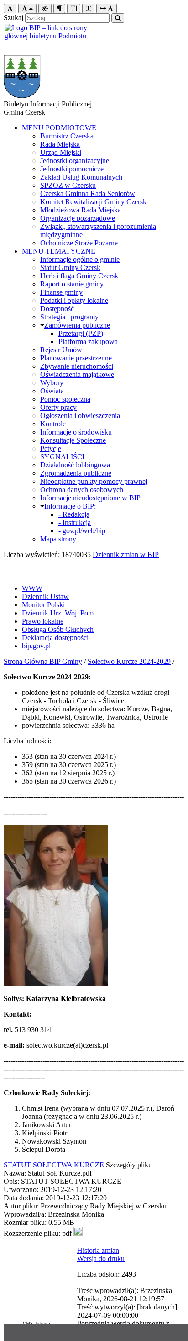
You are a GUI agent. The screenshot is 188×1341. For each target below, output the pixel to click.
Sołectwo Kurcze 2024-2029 (129, 661)
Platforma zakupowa (88, 341)
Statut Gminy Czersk (70, 267)
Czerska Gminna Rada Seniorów (87, 193)
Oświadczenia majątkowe (77, 374)
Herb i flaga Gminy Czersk (79, 276)
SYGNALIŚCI (62, 457)
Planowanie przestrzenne (76, 358)
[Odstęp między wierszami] (73, 8)
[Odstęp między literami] (88, 8)
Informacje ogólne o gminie (80, 259)
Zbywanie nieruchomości (76, 366)
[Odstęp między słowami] (106, 8)
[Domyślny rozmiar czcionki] (10, 8)
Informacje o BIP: (70, 506)
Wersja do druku (101, 1258)
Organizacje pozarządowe (77, 218)
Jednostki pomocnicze (72, 169)
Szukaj (13, 17)
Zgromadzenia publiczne (75, 473)
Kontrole (53, 424)
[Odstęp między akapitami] (59, 8)
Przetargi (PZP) (80, 333)
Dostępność (57, 309)
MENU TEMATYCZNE (58, 251)
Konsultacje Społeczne (73, 440)
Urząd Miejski (60, 152)
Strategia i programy (69, 317)
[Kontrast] (45, 8)
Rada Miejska (60, 144)
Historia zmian (98, 1250)
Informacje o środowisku (76, 432)
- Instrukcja (74, 522)
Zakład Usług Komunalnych (81, 177)
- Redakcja (73, 514)
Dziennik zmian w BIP (126, 554)
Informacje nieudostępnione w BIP (90, 498)
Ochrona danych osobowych (81, 489)
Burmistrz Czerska (67, 136)
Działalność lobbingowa (75, 465)
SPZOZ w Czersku (68, 185)
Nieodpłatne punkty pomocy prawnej (93, 481)
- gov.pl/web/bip (81, 531)
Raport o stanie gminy (72, 284)
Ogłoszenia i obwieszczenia (80, 415)
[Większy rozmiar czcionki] (27, 8)
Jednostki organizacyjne (74, 160)
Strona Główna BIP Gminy (43, 661)
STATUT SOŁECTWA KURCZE (54, 1165)
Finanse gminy (61, 292)
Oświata (52, 391)
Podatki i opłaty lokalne (74, 300)
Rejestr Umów (61, 350)
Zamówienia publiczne (77, 325)
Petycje (50, 448)
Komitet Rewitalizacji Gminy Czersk (93, 202)
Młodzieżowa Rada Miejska (80, 210)
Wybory (51, 383)
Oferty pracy (58, 407)
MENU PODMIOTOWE (59, 128)
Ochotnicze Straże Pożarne (79, 243)
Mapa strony (58, 539)
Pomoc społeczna (65, 399)
